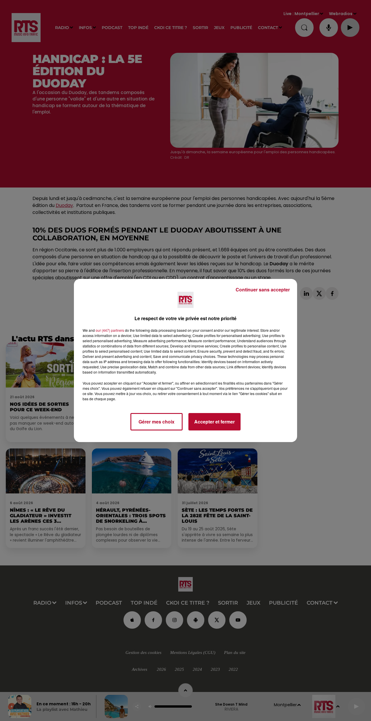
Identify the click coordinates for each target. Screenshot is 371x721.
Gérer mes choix (156, 421)
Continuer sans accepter (263, 289)
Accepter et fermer (214, 421)
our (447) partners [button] (110, 330)
